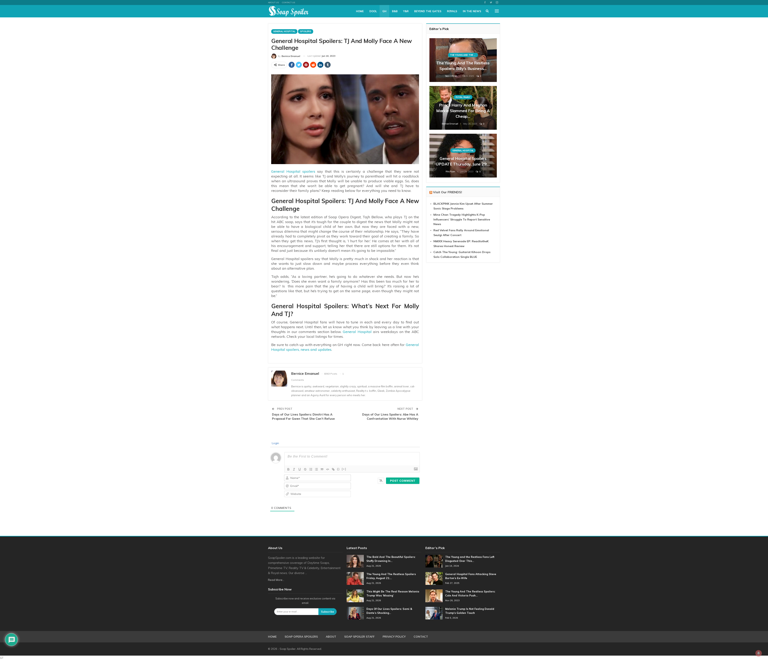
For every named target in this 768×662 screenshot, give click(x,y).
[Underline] (299, 469)
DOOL (373, 11)
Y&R (406, 11)
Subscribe (327, 611)
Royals (452, 11)
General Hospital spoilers (293, 171)
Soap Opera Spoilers (301, 636)
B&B (395, 11)
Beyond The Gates (427, 11)
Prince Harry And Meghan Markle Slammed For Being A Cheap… (463, 111)
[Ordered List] (311, 469)
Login (275, 443)
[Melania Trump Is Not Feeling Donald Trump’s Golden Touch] (434, 613)
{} (338, 469)
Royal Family (463, 97)
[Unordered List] (316, 469)
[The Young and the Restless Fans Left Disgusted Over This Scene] (434, 561)
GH (384, 11)
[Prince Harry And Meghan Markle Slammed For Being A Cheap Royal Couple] (463, 108)
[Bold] (288, 469)
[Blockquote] (322, 469)
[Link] (333, 469)
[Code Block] (327, 469)
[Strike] (305, 469)
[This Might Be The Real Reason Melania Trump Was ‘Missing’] (355, 595)
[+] (344, 469)
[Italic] (294, 469)
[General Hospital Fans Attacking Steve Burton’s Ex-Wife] (434, 578)
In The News (472, 11)
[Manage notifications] (758, 653)
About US (273, 2)
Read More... (276, 580)
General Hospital (284, 31)
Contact (421, 636)
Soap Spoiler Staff (359, 636)
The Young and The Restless (464, 55)
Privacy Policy (394, 636)
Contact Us (288, 2)
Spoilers (305, 31)
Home (360, 11)
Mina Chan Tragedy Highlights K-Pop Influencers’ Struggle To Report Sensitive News (461, 219)
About (331, 636)
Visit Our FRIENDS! (447, 192)
